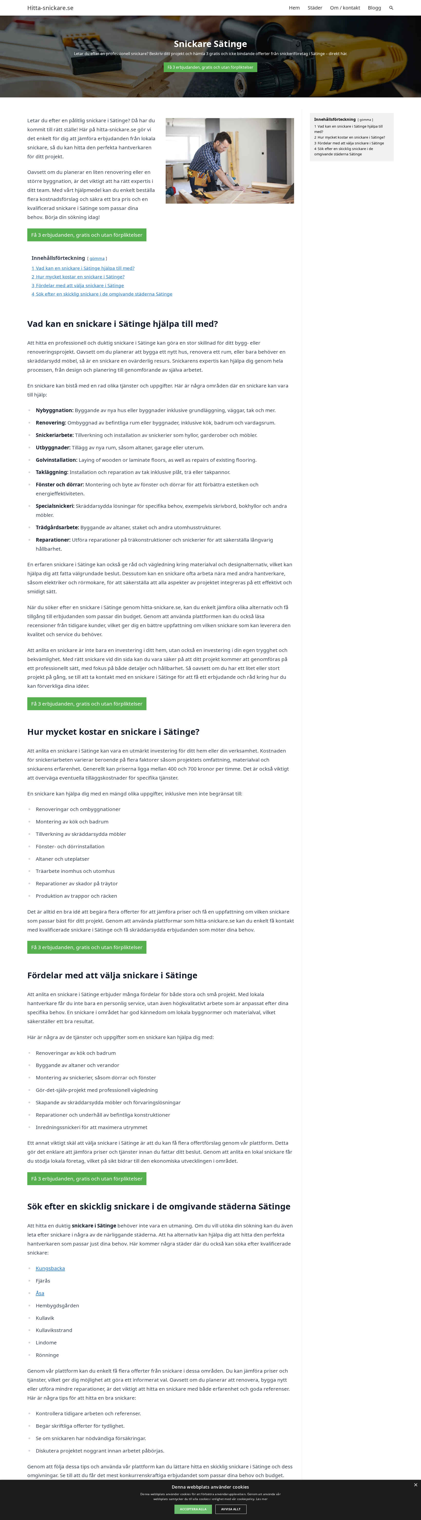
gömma (97, 258)
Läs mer (262, 1499)
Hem (294, 7)
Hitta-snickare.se (50, 8)
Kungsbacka (50, 1268)
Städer (315, 7)
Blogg (374, 7)
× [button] (415, 1485)
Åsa (40, 1293)
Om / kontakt (345, 7)
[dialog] (210, 1500)
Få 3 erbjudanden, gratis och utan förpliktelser (210, 67)
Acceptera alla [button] (193, 1509)
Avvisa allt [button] (230, 1509)
